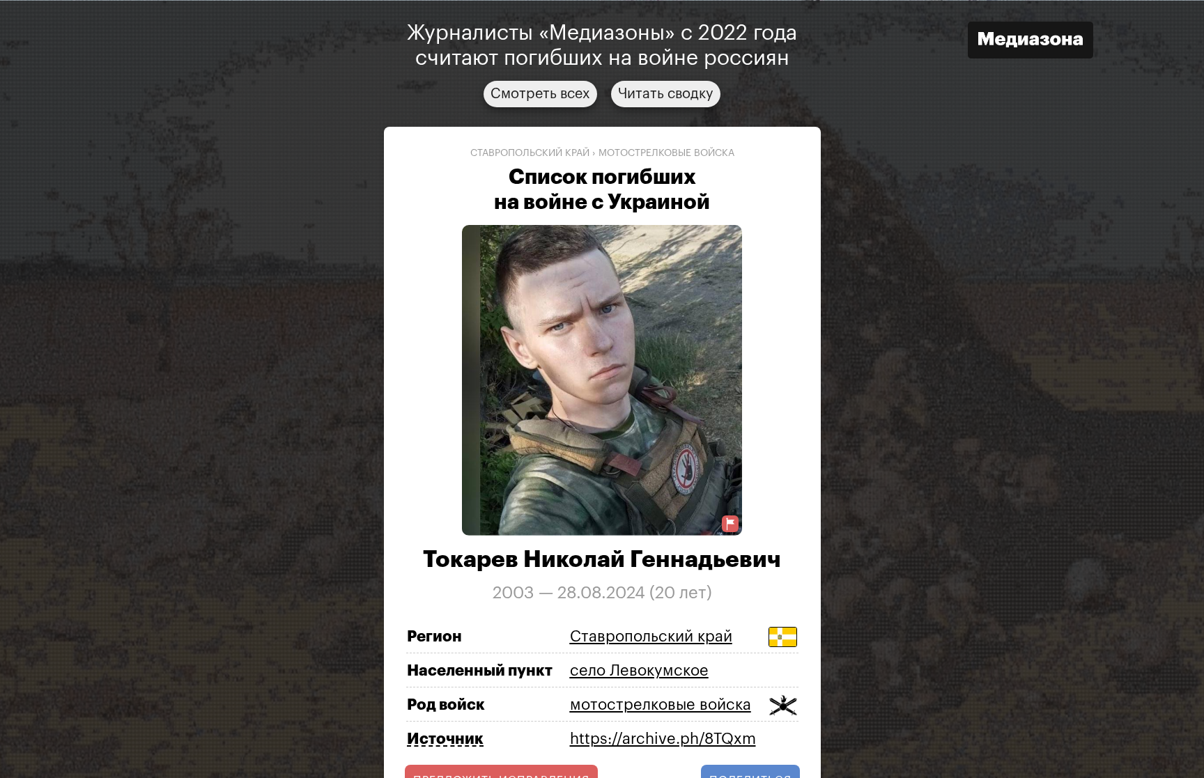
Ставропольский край (529, 152)
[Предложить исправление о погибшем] (730, 524)
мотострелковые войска (666, 152)
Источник (445, 739)
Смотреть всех (540, 93)
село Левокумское (639, 670)
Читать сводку (665, 93)
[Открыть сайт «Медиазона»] (1030, 41)
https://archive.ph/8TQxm (663, 738)
